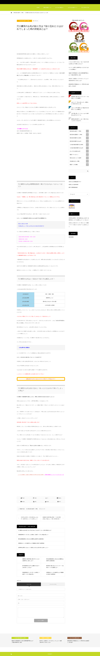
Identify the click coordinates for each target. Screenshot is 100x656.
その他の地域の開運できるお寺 (79, 147)
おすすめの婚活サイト (72, 7)
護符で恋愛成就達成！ (73, 187)
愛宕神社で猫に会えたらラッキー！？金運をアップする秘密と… (80, 97)
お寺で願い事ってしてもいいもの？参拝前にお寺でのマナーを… (80, 114)
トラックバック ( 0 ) (53, 584)
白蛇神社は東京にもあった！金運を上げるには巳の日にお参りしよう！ (33, 547)
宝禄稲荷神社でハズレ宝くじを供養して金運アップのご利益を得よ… (30, 573)
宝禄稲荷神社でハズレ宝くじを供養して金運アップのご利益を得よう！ (33, 534)
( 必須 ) (20, 595)
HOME (38, 7)
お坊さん (85, 224)
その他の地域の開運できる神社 (79, 144)
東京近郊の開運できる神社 (79, 137)
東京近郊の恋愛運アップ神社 (79, 134)
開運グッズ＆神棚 (79, 164)
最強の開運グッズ (47, 7)
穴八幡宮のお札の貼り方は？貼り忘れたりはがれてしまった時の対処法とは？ (35, 530)
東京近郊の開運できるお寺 (79, 141)
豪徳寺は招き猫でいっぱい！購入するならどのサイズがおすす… (80, 119)
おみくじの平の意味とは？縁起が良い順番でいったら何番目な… (80, 108)
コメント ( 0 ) (29, 584)
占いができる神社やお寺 (79, 151)
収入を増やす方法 (85, 7)
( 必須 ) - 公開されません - (24, 599)
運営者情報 (71, 237)
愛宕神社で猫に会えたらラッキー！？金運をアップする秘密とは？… (54, 566)
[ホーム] (11, 12)
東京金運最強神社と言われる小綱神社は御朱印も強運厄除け (31, 538)
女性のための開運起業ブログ (75, 181)
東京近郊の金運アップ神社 (24, 20)
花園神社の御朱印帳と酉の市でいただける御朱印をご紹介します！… (30, 559)
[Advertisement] (41, 42)
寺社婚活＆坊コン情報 (79, 161)
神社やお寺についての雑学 (79, 157)
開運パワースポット (79, 154)
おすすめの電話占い (59, 7)
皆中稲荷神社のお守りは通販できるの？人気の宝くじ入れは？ (30, 566)
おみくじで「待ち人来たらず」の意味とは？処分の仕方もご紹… (80, 103)
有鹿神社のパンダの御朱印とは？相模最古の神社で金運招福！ (31, 543)
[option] (23, 640)
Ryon (24, 508)
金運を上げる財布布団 (73, 184)
